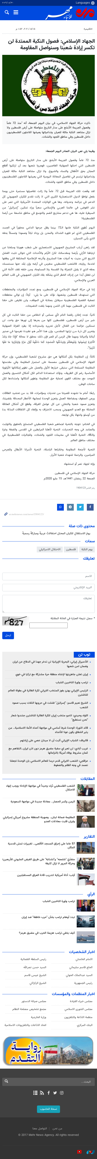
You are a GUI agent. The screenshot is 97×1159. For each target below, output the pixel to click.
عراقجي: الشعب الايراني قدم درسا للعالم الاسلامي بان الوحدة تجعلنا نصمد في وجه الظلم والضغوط (49, 763)
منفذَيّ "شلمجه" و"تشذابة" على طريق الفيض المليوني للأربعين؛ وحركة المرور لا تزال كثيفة (38, 861)
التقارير (89, 837)
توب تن (84, 655)
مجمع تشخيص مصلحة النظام (29, 1009)
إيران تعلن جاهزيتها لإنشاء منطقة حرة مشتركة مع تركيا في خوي (52, 674)
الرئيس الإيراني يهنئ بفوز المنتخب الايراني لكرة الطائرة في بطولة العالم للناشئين (48, 692)
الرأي (91, 894)
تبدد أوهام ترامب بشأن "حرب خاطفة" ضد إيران (48, 917)
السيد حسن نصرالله (34, 967)
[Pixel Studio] (77, 1152)
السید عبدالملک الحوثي (79, 975)
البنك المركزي (84, 1025)
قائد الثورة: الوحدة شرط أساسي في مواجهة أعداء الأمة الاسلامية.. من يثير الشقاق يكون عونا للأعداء (48, 730)
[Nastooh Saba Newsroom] (88, 1152)
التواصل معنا (39, 1128)
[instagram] (62, 1093)
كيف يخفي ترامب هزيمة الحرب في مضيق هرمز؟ (47, 933)
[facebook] (48, 1093)
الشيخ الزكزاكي (38, 983)
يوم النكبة (86, 549)
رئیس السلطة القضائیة (33, 959)
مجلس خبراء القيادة (81, 1001)
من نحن (57, 1128)
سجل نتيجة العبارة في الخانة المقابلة (73, 618)
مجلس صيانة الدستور (33, 1001)
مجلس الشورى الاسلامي (78, 1009)
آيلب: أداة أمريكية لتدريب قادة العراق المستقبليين (46, 875)
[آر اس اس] (42, 1093)
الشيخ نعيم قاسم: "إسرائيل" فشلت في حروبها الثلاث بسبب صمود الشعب (50, 705)
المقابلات (88, 779)
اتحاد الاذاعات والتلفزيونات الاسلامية (25, 1025)
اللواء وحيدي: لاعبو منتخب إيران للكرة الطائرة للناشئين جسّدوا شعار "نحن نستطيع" (49, 717)
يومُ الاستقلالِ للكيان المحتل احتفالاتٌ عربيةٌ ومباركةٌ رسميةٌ (56, 533)
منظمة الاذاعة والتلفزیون (78, 1017)
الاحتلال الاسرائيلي (49, 549)
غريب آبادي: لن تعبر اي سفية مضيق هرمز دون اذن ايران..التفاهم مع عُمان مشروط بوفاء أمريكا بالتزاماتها (48, 750)
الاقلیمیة (88, 29)
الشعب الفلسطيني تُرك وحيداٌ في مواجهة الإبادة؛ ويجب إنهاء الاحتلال (40, 788)
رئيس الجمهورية (83, 983)
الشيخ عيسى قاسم (35, 975)
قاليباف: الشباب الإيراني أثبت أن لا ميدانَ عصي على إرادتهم (54, 740)
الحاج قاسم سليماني (80, 967)
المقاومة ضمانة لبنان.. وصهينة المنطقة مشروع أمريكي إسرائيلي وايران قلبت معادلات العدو (39, 819)
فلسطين (71, 549)
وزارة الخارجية (38, 1017)
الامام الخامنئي (84, 959)
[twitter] (55, 1093)
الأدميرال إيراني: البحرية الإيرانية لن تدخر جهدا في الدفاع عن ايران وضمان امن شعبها (50, 664)
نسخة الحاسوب (48, 1109)
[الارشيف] (35, 1093)
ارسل (8, 635)
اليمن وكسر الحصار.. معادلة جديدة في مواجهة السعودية (43, 801)
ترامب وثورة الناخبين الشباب (72, 682)
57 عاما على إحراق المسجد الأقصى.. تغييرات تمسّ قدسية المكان (41, 846)
